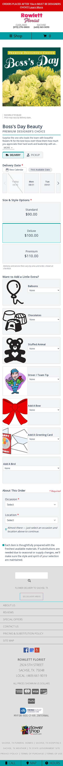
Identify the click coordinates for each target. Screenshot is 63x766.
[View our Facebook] (26, 651)
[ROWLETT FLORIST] (31, 27)
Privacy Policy (9, 753)
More (7, 147)
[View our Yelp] (37, 651)
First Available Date (40, 169)
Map (33, 763)
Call (11, 763)
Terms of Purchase (32, 753)
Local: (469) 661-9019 (31, 676)
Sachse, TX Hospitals (48, 742)
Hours (54, 763)
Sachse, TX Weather (14, 748)
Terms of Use (54, 753)
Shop (18, 35)
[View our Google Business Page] (31, 651)
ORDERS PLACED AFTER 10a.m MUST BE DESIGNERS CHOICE (31, 5)
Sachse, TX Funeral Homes (17, 742)
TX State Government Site (44, 748)
